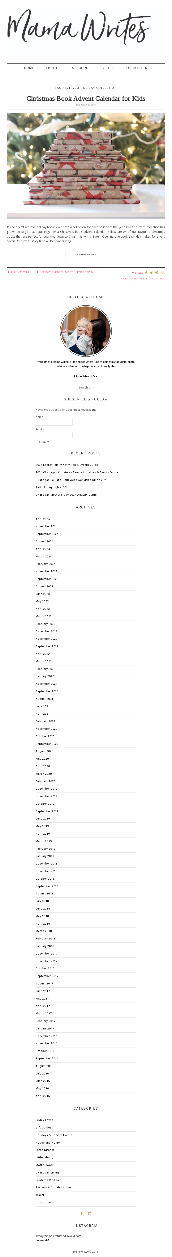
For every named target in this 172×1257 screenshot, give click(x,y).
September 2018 (47, 886)
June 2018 (43, 908)
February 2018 (45, 938)
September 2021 (47, 691)
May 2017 (42, 998)
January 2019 (45, 856)
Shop (108, 68)
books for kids (139, 278)
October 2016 (45, 1050)
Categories (80, 68)
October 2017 (45, 968)
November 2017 (46, 961)
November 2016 (46, 1043)
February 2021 (45, 721)
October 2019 (45, 803)
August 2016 (44, 1066)
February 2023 (45, 623)
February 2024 (45, 563)
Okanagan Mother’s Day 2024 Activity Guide (66, 494)
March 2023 (44, 616)
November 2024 (46, 526)
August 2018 (44, 893)
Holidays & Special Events (56, 272)
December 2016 (46, 1036)
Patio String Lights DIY (51, 487)
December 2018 (46, 863)
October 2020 (45, 736)
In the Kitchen (45, 1149)
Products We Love (48, 1180)
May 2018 (42, 916)
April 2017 (43, 1005)
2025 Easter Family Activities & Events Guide (67, 464)
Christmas (157, 278)
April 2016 (43, 1095)
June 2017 (43, 991)
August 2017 (44, 983)
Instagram (90, 1213)
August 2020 (44, 751)
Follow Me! (42, 1240)
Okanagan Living (47, 1172)
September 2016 (47, 1058)
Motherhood (44, 1165)
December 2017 (46, 953)
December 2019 (46, 788)
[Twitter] (152, 273)
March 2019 (44, 841)
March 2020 (44, 773)
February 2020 (45, 781)
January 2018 (45, 946)
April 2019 (43, 833)
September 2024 (47, 533)
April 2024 (43, 549)
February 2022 (45, 668)
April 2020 (43, 766)
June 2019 (43, 818)
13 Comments (20, 272)
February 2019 (45, 848)
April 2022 (43, 653)
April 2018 (43, 923)
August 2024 (44, 541)
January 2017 (45, 1028)
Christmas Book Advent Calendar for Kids (86, 98)
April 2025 (43, 519)
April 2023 (43, 608)
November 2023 (46, 571)
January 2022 (45, 676)
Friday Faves (44, 1120)
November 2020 (46, 728)
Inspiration (136, 68)
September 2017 (47, 976)
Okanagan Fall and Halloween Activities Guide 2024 (72, 479)
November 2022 (46, 638)
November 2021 (46, 683)
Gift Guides (44, 1127)
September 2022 (47, 646)
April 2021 (43, 713)
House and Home (48, 1142)
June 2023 (43, 594)
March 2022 (44, 661)
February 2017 (45, 1021)
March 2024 (44, 556)
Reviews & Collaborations (54, 1187)
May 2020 (42, 758)
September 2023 (47, 578)
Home (29, 68)
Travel (40, 1195)
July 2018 (42, 901)
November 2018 (46, 871)
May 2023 (42, 601)
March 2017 (44, 1013)
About (52, 68)
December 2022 (46, 631)
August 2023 (44, 586)
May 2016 (42, 1088)
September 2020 (47, 743)
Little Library (83, 272)
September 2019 (47, 811)
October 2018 (45, 878)
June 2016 (43, 1080)
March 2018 (44, 931)
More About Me (86, 376)
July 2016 (42, 1073)
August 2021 (44, 698)
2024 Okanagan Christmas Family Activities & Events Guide (77, 472)
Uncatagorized (46, 1202)
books (124, 278)
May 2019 (42, 826)
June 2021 (43, 706)
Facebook (81, 1213)
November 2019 (46, 796)
